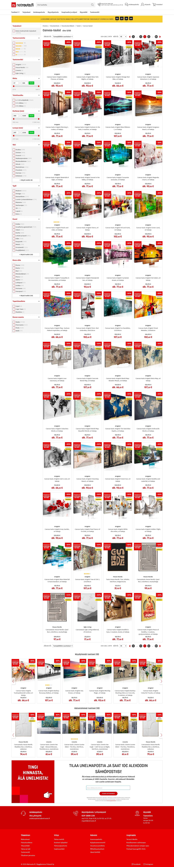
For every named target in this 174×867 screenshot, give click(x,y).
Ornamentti (21, 247)
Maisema (20, 202)
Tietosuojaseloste (60, 846)
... (137, 37)
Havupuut (20, 291)
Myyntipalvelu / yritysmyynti (94, 812)
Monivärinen (22, 167)
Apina (19, 280)
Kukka (20, 224)
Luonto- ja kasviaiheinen (26, 199)
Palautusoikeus (26, 842)
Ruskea (20, 150)
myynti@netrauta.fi (89, 821)
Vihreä (20, 164)
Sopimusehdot (59, 849)
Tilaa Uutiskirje (108, 793)
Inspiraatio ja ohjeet (69, 12)
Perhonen (20, 288)
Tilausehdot (25, 846)
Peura (19, 277)
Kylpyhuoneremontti (97, 842)
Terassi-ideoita (131, 839)
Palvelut (93, 835)
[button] (26, 180)
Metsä (19, 244)
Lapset (19, 211)
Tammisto (148, 815)
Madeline (20, 312)
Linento (19, 70)
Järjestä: (47, 36)
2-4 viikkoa (20, 106)
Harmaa (20, 173)
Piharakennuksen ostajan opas (137, 846)
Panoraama (21, 325)
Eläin (19, 239)
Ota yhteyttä (35, 815)
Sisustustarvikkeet (68, 26)
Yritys (56, 835)
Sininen (20, 152)
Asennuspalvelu (96, 839)
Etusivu (45, 26)
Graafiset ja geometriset (26, 227)
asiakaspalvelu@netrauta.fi (39, 818)
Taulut (78, 26)
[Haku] (92, 4)
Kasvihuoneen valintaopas (136, 842)
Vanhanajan (21, 205)
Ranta (19, 268)
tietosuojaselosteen (111, 800)
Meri (18, 271)
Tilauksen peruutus (28, 855)
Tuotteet (14, 12)
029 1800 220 (88, 815)
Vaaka (20, 322)
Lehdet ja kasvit (23, 236)
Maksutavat (25, 839)
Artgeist (21, 64)
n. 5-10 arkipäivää (24, 100)
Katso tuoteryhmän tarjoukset (26, 32)
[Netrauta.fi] (22, 4)
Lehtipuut (20, 283)
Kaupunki (21, 241)
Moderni (21, 191)
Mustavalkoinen (23, 161)
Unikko (19, 285)
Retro (18, 214)
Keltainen (21, 176)
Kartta (20, 233)
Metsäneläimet (22, 274)
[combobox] (65, 4)
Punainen (21, 170)
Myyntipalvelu (53, 12)
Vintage (20, 194)
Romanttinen (22, 196)
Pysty (19, 328)
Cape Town (20, 309)
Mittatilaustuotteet (97, 849)
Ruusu (20, 265)
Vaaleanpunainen (23, 158)
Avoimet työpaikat (60, 842)
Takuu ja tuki (25, 849)
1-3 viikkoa (21, 103)
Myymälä (147, 812)
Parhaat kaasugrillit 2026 (136, 849)
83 (156, 37)
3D (18, 208)
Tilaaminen (25, 835)
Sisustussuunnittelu (97, 846)
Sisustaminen (55, 26)
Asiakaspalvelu (39, 12)
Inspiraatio (131, 835)
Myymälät (83, 12)
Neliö (19, 331)
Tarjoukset (26, 12)
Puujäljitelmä (22, 250)
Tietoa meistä (59, 839)
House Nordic (22, 67)
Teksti (19, 230)
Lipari (18, 306)
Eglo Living (20, 73)
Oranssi (20, 155)
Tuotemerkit (94, 12)
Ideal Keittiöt (95, 852)
